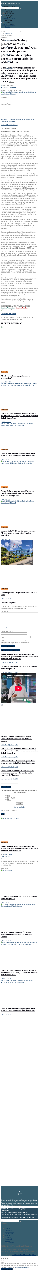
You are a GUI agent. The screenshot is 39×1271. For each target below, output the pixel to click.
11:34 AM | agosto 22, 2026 (9, 779)
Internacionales (9, 13)
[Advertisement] (19, 1100)
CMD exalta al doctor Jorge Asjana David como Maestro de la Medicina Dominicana (18, 454)
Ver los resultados (19, 807)
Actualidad (8, 1239)
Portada (7, 10)
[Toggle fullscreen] (5, 1258)
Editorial (11, 82)
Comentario (5, 611)
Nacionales (8, 12)
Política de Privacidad (22, 1267)
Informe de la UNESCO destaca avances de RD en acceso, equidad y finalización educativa (18, 533)
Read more (4, 868)
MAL (9, 800)
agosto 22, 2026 (6, 382)
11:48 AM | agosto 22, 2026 (9, 767)
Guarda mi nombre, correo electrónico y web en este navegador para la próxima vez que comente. (18, 641)
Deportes (7, 1237)
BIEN (9, 796)
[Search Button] (20, 8)
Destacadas (9, 35)
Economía (8, 1235)
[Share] (3, 1258)
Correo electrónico (7, 631)
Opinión (7, 1241)
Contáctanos (17, 1205)
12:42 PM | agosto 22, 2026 (9, 745)
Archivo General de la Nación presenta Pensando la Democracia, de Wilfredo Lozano (16, 739)
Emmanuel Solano (8, 87)
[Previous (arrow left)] (1, 1260)
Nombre (4, 628)
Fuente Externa (7, 854)
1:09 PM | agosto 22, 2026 (9, 662)
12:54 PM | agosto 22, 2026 (9, 672)
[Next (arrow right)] (3, 1260)
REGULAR (11, 798)
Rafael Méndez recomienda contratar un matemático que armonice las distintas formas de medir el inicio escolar (19, 656)
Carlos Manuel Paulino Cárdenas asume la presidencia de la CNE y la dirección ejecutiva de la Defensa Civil (19, 415)
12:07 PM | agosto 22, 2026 (9, 757)
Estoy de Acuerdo (7, 1269)
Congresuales (9, 1234)
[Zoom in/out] (7, 1258)
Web (2, 637)
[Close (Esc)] (1, 1258)
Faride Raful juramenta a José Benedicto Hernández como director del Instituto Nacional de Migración (17, 493)
